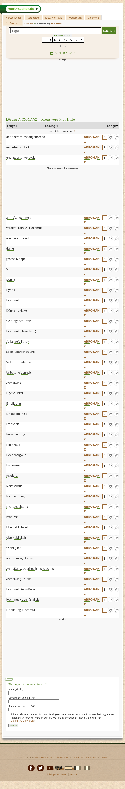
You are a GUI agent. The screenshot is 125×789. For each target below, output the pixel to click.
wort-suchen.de (44, 757)
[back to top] (74, 130)
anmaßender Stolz (18, 217)
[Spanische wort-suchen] (67, 767)
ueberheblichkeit (17, 147)
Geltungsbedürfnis (19, 321)
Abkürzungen (13, 23)
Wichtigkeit (13, 548)
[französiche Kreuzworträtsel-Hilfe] (76, 767)
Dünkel (11, 279)
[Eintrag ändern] (116, 137)
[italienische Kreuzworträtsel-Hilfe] (86, 767)
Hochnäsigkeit (16, 455)
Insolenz (12, 475)
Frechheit (12, 424)
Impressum (62, 757)
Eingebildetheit (16, 414)
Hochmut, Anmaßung (20, 589)
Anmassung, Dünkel (19, 558)
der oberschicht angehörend (25, 137)
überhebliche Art (17, 238)
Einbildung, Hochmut (20, 610)
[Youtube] (49, 767)
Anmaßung (13, 383)
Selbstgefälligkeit (17, 341)
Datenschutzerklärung (23, 720)
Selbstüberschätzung (20, 352)
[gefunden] (110, 137)
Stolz (9, 269)
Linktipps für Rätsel (56, 774)
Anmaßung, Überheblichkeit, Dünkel (30, 568)
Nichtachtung (15, 496)
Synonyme (93, 17)
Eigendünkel (14, 393)
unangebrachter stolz (20, 157)
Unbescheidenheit (18, 372)
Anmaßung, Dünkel (19, 579)
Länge (111, 126)
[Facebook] (30, 767)
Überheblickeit (16, 537)
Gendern (74, 774)
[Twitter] (39, 767)
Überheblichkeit (17, 527)
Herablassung (15, 434)
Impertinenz (14, 465)
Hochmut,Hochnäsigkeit (22, 599)
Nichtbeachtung (17, 506)
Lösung (50, 126)
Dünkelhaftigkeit (17, 310)
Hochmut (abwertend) (21, 331)
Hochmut (12, 300)
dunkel (10, 248)
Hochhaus (13, 445)
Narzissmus (14, 486)
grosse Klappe (16, 259)
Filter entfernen (62, 35)
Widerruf (104, 757)
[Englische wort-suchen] (57, 767)
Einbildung (13, 403)
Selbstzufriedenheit (19, 362)
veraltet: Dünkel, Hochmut (24, 228)
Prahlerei (12, 517)
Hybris (10, 290)
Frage (11, 126)
